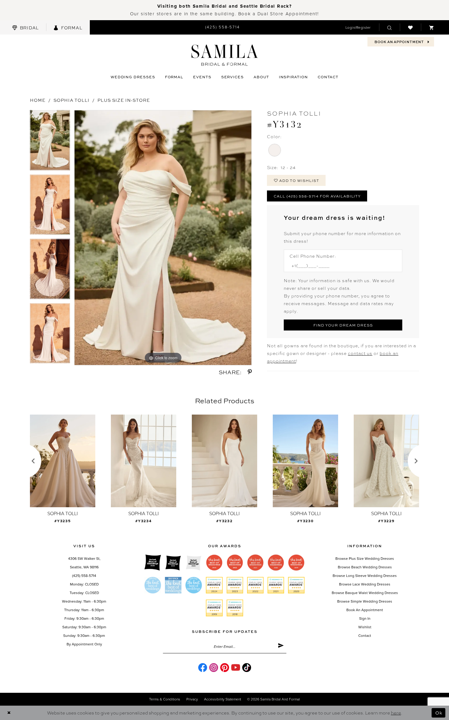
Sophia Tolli (71, 100)
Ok (438, 712)
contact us (360, 353)
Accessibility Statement (222, 699)
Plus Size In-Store (123, 100)
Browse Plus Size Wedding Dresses (364, 558)
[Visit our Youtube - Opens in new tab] (235, 667)
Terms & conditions (164, 699)
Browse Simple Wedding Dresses (364, 601)
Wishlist (364, 627)
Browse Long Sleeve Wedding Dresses (365, 576)
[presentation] (62, 461)
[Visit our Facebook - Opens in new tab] (202, 667)
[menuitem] (25, 27)
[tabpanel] (50, 142)
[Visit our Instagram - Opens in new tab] (213, 667)
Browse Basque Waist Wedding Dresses (365, 593)
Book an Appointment (364, 610)
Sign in (365, 618)
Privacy (192, 699)
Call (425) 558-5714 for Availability (317, 196)
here (396, 712)
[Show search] (389, 27)
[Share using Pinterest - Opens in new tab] (250, 372)
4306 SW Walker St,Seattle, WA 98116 (84, 562)
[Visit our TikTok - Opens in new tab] (246, 667)
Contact (364, 635)
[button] (358, 27)
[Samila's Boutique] (225, 55)
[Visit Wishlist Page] (410, 27)
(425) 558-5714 (84, 576)
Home (38, 100)
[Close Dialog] (9, 712)
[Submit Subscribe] (281, 646)
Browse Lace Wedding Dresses (364, 584)
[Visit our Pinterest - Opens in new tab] (224, 667)
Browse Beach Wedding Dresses (365, 567)
